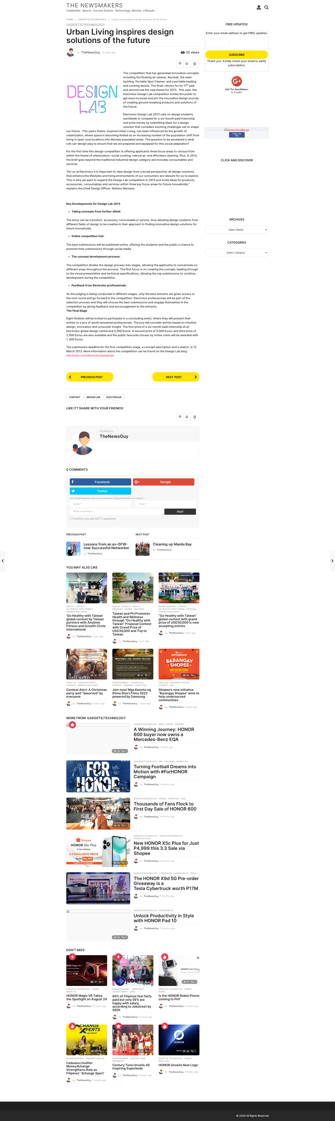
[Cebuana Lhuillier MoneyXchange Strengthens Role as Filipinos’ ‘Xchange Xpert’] (86, 1040)
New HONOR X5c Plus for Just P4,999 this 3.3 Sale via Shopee (166, 848)
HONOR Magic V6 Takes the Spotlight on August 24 (86, 997)
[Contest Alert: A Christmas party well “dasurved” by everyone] (86, 664)
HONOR (169, 724)
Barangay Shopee (179, 683)
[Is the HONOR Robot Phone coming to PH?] (179, 970)
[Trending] (72, 956)
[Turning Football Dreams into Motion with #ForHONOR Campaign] (98, 776)
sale (183, 799)
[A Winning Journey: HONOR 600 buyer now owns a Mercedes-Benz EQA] (98, 739)
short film (140, 685)
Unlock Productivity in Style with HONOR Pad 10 (164, 918)
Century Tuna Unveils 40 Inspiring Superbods (131, 1066)
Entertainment (120, 683)
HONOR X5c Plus (142, 838)
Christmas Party (87, 683)
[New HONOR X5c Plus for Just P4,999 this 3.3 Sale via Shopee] (98, 851)
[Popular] (72, 724)
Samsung (128, 685)
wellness (139, 609)
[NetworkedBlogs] (236, 129)
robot (162, 992)
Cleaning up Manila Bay (172, 544)
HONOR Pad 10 (166, 910)
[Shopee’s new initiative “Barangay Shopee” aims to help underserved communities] (179, 664)
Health (70, 606)
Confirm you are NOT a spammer (94, 518)
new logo (164, 1061)
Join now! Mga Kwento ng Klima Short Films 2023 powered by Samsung (131, 693)
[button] (259, 7)
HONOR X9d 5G (181, 873)
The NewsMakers (94, 5)
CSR (171, 685)
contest (74, 397)
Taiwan (128, 609)
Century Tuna (138, 1058)
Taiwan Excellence (76, 612)
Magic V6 (71, 992)
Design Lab (93, 397)
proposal (117, 609)
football (170, 761)
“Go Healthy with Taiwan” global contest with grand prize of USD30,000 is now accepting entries (179, 621)
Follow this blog (236, 135)
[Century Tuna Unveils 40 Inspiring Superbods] (132, 1040)
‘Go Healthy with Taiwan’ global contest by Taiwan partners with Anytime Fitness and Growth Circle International (86, 622)
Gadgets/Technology (85, 25)
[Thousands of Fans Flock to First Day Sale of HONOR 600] (98, 814)
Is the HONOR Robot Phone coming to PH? (179, 997)
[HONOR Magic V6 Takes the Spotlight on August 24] (86, 970)
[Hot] (164, 956)
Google (165, 482)
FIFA (161, 761)
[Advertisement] (235, 188)
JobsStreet (138, 989)
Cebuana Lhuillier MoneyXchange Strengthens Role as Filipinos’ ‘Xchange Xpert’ (85, 1068)
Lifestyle (71, 683)
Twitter (102, 491)
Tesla (193, 873)
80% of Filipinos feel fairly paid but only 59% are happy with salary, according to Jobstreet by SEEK (132, 1003)
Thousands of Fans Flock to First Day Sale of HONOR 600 (165, 806)
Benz (161, 724)
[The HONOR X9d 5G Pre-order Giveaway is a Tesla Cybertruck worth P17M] (98, 888)
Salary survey (120, 992)
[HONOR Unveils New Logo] (179, 1040)
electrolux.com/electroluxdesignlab (90, 355)
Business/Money (167, 606)
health (136, 606)
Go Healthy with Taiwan (79, 609)
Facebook (102, 482)
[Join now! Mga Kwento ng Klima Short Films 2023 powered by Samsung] (132, 664)
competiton (136, 683)
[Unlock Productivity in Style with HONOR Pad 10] (98, 925)
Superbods (118, 1061)
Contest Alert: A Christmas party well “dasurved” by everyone (86, 693)
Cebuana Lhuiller (94, 1058)
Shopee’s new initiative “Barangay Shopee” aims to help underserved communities (179, 695)
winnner (179, 724)
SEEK (132, 992)
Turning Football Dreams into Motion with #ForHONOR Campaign (165, 771)
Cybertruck (165, 873)
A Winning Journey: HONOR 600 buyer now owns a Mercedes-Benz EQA (164, 734)
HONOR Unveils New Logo (178, 1065)
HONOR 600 (182, 761)
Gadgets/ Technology (146, 836)
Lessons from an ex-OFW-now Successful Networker (106, 546)
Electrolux (113, 397)
